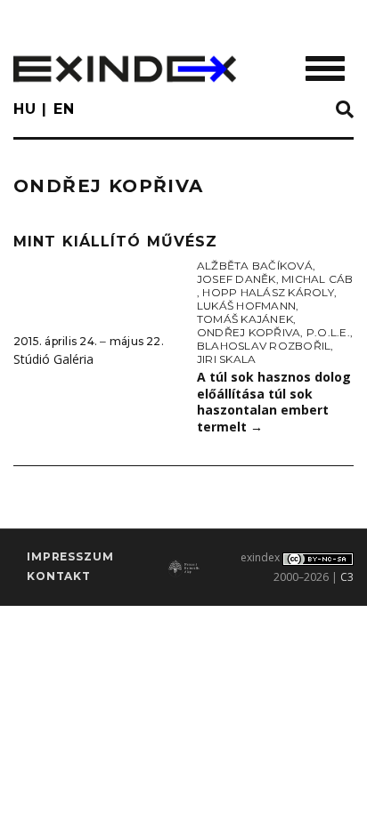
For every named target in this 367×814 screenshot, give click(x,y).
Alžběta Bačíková (255, 265)
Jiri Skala (226, 359)
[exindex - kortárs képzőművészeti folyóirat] (124, 69)
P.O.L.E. (328, 332)
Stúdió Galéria (53, 359)
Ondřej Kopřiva (248, 332)
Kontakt (59, 576)
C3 (347, 576)
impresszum (70, 556)
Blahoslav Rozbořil (263, 345)
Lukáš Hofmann (246, 305)
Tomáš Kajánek (245, 319)
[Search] (345, 110)
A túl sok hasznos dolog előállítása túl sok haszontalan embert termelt (274, 401)
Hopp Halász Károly (267, 292)
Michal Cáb (317, 279)
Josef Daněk (236, 279)
